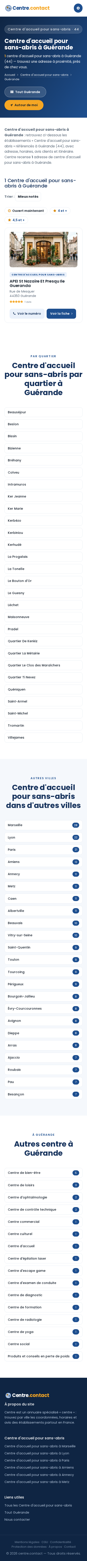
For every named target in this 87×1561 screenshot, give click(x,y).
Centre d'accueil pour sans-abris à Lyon (36, 1453)
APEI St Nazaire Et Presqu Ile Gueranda (37, 283)
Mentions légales (27, 1542)
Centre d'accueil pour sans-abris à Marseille (40, 1446)
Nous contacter (17, 1519)
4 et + (62, 211)
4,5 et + (18, 220)
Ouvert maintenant (28, 211)
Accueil (9, 75)
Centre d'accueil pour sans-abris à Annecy (39, 1475)
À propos (55, 1547)
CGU (44, 1542)
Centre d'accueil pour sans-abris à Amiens (39, 1467)
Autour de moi (26, 105)
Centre (31, 8)
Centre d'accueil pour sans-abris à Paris (36, 1460)
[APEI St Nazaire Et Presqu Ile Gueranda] (43, 249)
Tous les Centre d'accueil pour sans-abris (38, 1505)
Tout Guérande (27, 92)
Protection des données (29, 1547)
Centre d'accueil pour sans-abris (44, 75)
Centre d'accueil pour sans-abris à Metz (36, 1482)
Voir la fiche (60, 313)
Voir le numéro (29, 313)
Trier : (9, 196)
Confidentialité (60, 1542)
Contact (70, 1547)
